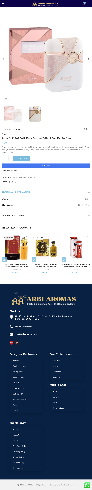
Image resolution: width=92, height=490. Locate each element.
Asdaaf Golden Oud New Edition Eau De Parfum (46, 265)
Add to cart (21, 159)
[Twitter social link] (12, 181)
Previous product (84, 129)
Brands (11, 129)
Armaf (18, 129)
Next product (89, 129)
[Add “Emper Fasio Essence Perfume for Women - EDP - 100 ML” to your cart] (64, 259)
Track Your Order (19, 446)
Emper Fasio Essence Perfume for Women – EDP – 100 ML (76, 265)
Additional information (16, 192)
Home (4, 129)
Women (31, 177)
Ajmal (55, 391)
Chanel (15, 410)
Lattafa (56, 397)
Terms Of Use (18, 468)
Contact (16, 440)
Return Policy (18, 457)
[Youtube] (11, 343)
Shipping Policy (19, 452)
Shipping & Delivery (13, 216)
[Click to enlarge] (6, 99)
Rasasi (55, 402)
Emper (75, 270)
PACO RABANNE (20, 399)
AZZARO (16, 383)
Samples (56, 377)
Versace (16, 361)
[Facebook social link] (9, 181)
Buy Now (46, 166)
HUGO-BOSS (18, 388)
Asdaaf (46, 270)
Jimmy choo (18, 372)
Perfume (22, 177)
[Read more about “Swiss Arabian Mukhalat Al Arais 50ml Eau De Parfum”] (4, 259)
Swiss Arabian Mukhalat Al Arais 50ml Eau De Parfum (16, 265)
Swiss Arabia (16, 270)
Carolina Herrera (19, 366)
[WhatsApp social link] (15, 181)
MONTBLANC (18, 377)
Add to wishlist (10, 171)
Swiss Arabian (58, 408)
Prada (15, 405)
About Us (16, 435)
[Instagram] (17, 343)
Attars (55, 366)
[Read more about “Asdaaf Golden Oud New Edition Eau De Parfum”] (34, 259)
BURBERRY (18, 394)
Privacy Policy (18, 463)
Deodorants (57, 372)
